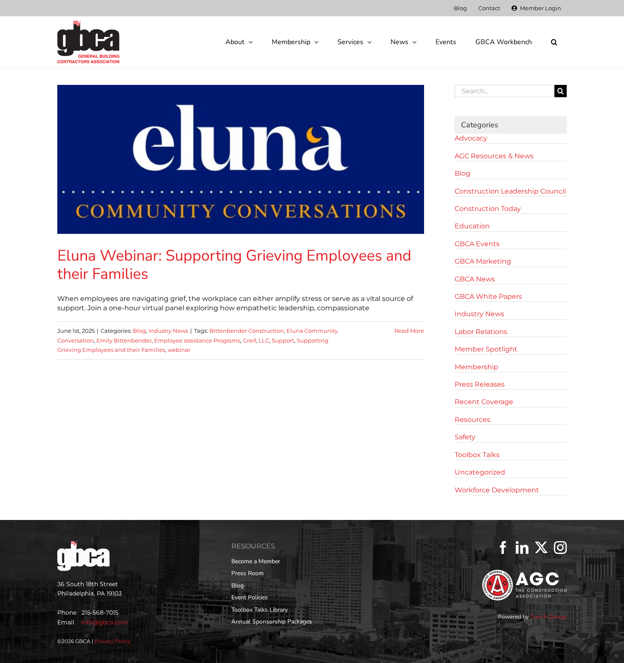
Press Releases (480, 384)
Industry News (168, 330)
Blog (139, 330)
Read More (409, 330)
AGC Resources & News (494, 156)
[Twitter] (541, 547)
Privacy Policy (113, 641)
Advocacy (471, 138)
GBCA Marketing (483, 261)
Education (472, 226)
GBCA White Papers (488, 296)
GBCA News (475, 279)
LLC (264, 340)
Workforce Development (497, 490)
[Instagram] (560, 547)
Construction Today (488, 209)
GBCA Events (477, 244)
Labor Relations (481, 332)
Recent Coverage (484, 402)
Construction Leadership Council (510, 191)
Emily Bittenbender (124, 340)
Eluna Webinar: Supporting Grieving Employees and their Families (234, 264)
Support (283, 340)
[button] (554, 42)
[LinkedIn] (522, 547)
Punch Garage (548, 616)
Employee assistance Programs (197, 340)
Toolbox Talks (477, 455)
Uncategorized (480, 472)
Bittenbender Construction (246, 330)
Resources (472, 420)
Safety (465, 437)
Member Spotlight (486, 349)
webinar (179, 349)
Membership (476, 367)
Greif (249, 340)
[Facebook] (503, 547)
